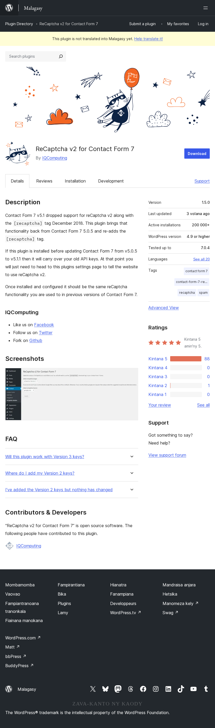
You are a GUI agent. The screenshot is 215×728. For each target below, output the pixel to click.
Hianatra (118, 584)
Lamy (63, 612)
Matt (12, 647)
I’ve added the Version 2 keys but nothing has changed (59, 489)
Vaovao (12, 594)
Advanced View (163, 307)
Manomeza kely (181, 603)
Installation (75, 181)
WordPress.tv (125, 612)
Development (111, 181)
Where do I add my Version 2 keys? (39, 473)
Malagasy (27, 689)
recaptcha (187, 293)
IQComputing (54, 157)
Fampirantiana (71, 584)
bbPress (15, 656)
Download (197, 153)
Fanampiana (121, 594)
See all (203, 405)
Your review (159, 405)
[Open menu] (206, 8)
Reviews (44, 181)
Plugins (64, 603)
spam (203, 293)
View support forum (167, 455)
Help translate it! (148, 38)
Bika (62, 594)
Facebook (44, 324)
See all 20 (201, 259)
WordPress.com (23, 637)
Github (35, 340)
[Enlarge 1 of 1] (131, 375)
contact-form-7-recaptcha (192, 282)
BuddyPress (19, 665)
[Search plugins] (61, 56)
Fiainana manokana (24, 620)
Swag (171, 612)
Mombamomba (20, 584)
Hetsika (170, 594)
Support (202, 181)
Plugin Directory (19, 24)
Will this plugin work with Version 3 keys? (44, 456)
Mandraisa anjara (179, 584)
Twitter (45, 332)
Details (17, 181)
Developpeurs (123, 603)
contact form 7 (196, 271)
